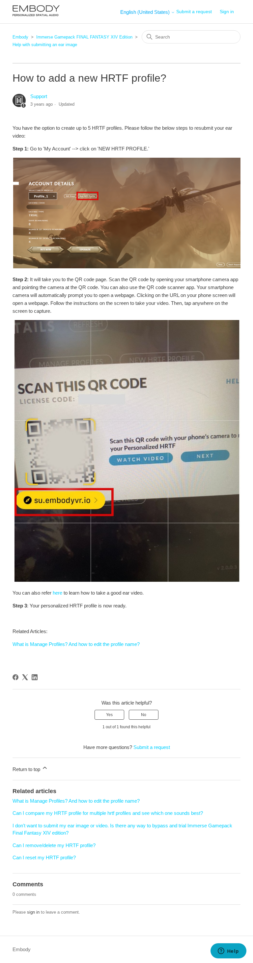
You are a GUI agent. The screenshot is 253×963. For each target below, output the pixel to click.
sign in (33, 912)
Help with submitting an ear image (45, 44)
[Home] (36, 15)
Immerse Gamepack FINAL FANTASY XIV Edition (84, 37)
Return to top (27, 769)
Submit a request (194, 11)
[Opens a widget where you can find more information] (228, 951)
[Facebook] (15, 677)
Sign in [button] (227, 11)
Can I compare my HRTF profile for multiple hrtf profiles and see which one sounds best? (108, 813)
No (143, 714)
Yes (109, 714)
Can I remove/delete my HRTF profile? (54, 845)
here (57, 593)
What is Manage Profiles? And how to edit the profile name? (76, 644)
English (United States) (145, 12)
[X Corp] (25, 677)
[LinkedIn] (35, 677)
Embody (20, 37)
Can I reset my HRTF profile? (44, 857)
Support (38, 96)
